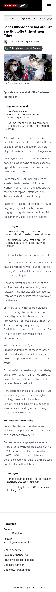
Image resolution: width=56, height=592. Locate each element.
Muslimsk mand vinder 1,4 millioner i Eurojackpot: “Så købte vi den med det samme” (28, 125)
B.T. (48, 255)
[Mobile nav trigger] (49, 5)
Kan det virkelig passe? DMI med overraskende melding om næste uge (28, 233)
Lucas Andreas (16, 42)
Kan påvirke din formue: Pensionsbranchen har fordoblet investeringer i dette (24, 114)
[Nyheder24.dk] (23, 5)
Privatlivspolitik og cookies (19, 559)
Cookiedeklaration (14, 564)
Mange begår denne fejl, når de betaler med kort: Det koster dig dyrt (28, 480)
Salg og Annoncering (16, 554)
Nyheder (26, 18)
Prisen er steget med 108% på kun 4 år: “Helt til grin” (28, 489)
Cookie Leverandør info (17, 569)
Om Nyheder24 (12, 549)
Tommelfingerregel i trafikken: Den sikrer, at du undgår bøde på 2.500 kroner (26, 242)
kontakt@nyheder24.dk (17, 542)
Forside (10, 18)
